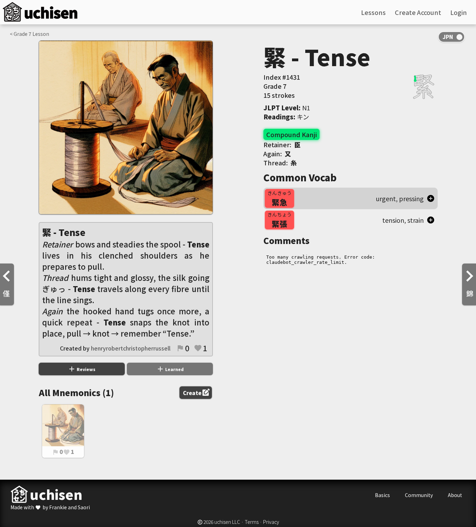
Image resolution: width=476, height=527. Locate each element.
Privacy (271, 521)
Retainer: (281, 144)
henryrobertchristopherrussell (130, 348)
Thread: (280, 162)
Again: (277, 153)
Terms (252, 521)
